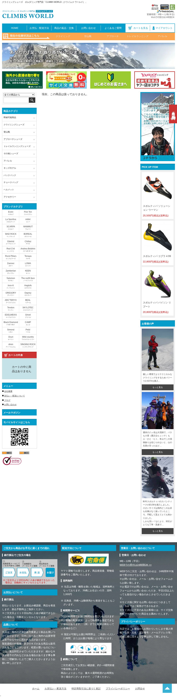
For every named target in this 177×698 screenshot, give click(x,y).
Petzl (28, 330)
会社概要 (8, 391)
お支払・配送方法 (39, 28)
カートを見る (140, 28)
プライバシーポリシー (118, 688)
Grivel (28, 316)
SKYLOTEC (28, 308)
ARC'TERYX (11, 301)
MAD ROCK (10, 235)
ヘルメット (9, 189)
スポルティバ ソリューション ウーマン (156, 211)
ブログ (7, 400)
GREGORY (11, 294)
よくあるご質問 (113, 28)
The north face (28, 279)
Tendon (10, 308)
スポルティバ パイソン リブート (157, 307)
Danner (10, 264)
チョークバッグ (11, 182)
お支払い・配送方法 (55, 688)
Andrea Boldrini (28, 249)
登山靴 (87, 36)
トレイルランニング (137, 36)
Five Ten (28, 213)
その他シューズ (11, 153)
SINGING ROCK (28, 345)
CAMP (28, 323)
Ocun (10, 338)
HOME (14, 28)
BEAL (28, 301)
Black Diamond (11, 323)
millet (27, 220)
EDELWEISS (11, 316)
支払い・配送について (14, 396)
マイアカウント (164, 28)
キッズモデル (10, 168)
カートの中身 (15, 355)
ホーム (35, 688)
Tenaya (28, 257)
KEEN (28, 272)
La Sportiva (10, 220)
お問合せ (140, 688)
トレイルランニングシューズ (17, 146)
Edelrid (11, 242)
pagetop (167, 688)
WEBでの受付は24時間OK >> (136, 564)
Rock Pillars (10, 257)
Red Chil (11, 249)
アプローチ (113, 36)
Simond (10, 330)
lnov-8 (11, 286)
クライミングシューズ (14, 124)
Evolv (10, 213)
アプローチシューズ (13, 139)
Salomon (11, 279)
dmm (11, 345)
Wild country (28, 338)
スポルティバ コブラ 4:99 (157, 259)
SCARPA (11, 227)
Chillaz (28, 242)
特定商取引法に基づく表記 (86, 688)
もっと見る (157, 387)
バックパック (10, 175)
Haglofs (28, 286)
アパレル (162, 36)
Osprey (28, 294)
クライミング (63, 36)
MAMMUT (28, 227)
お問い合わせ (88, 28)
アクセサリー (10, 197)
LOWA (28, 264)
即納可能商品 (10, 117)
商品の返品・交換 (64, 28)
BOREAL (28, 235)
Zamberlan (11, 272)
